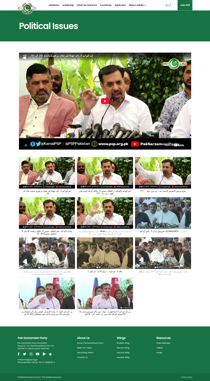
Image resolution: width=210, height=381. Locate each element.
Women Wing (123, 347)
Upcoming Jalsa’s (85, 352)
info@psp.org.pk (30, 359)
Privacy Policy (186, 377)
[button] (47, 177)
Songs (159, 352)
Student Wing (123, 343)
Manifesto (54, 5)
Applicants (120, 5)
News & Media (136, 5)
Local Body (105, 5)
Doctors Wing (123, 352)
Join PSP (185, 5)
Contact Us (82, 357)
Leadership (68, 5)
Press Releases (163, 343)
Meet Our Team (84, 347)
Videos (159, 347)
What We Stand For (87, 5)
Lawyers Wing (123, 357)
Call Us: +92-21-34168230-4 (43, 362)
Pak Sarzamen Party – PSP (34, 377)
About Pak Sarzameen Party (90, 343)
